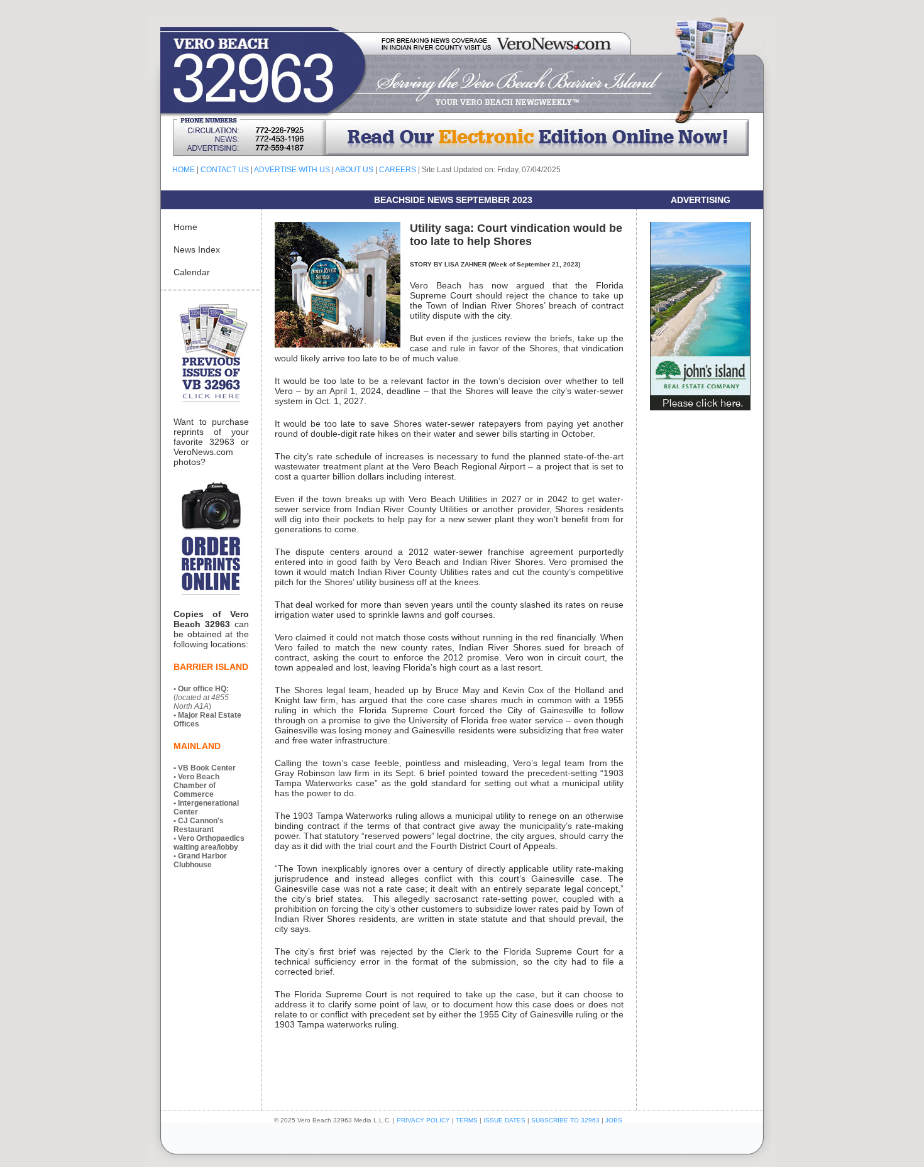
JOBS (613, 1120)
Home (185, 227)
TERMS (467, 1120)
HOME (183, 169)
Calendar (191, 272)
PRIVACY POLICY (423, 1120)
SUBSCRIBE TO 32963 (566, 1120)
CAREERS (397, 169)
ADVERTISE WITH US (292, 169)
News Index (196, 249)
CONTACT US (225, 169)
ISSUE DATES (504, 1120)
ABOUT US (354, 169)
